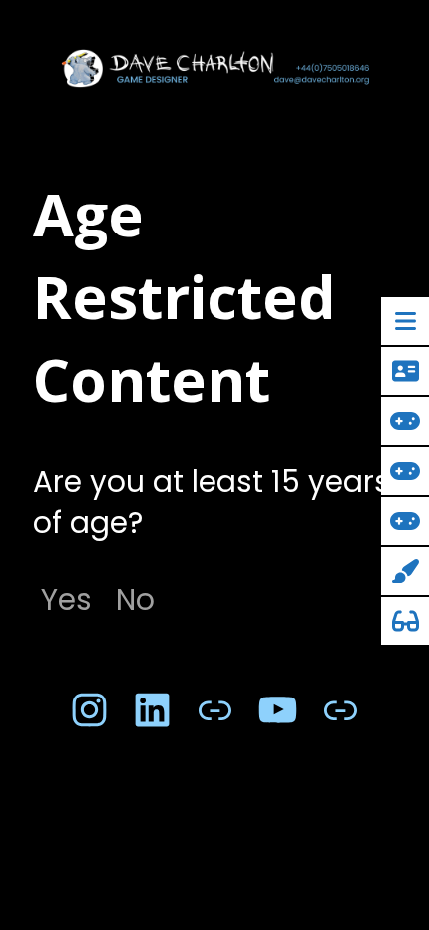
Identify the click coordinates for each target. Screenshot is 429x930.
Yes (66, 599)
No (135, 599)
